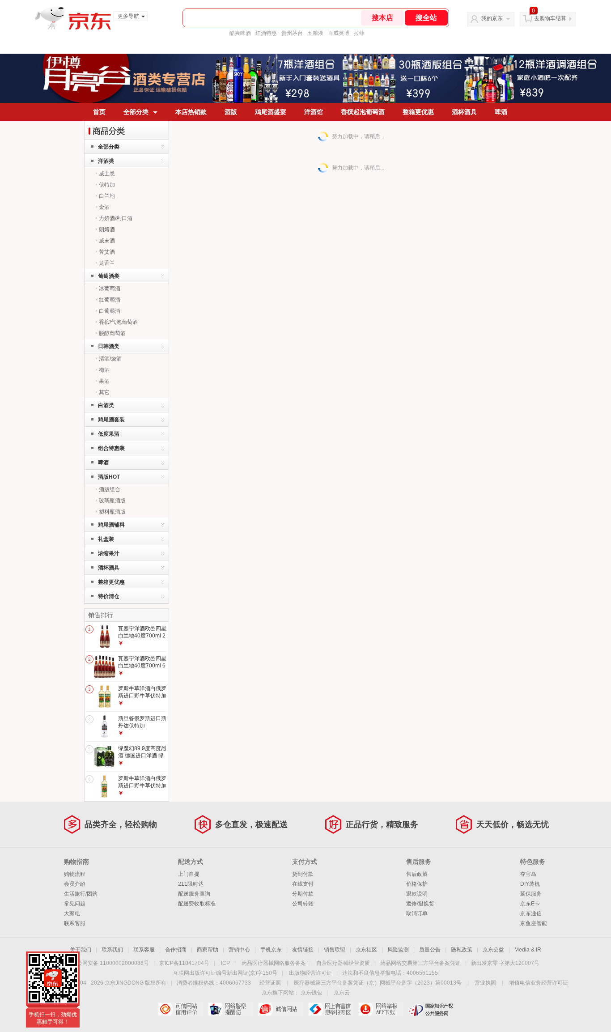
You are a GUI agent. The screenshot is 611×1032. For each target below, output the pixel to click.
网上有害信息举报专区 (331, 1009)
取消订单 (417, 913)
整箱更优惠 (418, 111)
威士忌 (107, 173)
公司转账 (303, 903)
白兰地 (107, 196)
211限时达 (191, 884)
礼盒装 (106, 539)
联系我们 (112, 950)
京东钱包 (311, 993)
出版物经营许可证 (310, 973)
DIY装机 (530, 884)
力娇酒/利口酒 (115, 218)
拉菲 (359, 33)
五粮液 (315, 33)
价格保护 (417, 884)
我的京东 (492, 18)
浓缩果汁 (108, 553)
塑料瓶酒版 (112, 512)
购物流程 (74, 874)
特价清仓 (108, 596)
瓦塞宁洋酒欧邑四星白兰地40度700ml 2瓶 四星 (142, 635)
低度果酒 (108, 434)
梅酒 (104, 370)
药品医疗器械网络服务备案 (274, 963)
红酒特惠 (266, 33)
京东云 (342, 993)
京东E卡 (530, 903)
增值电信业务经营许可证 (538, 983)
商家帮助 (207, 950)
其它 (104, 392)
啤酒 (501, 111)
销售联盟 (334, 950)
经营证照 (270, 983)
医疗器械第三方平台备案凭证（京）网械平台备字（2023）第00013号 (378, 983)
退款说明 (417, 894)
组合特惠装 (111, 448)
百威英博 (338, 33)
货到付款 (303, 874)
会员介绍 (74, 884)
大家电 (72, 913)
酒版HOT (109, 477)
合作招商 (176, 950)
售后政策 (417, 874)
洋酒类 (106, 161)
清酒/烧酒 (110, 359)
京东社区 (366, 950)
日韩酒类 (108, 346)
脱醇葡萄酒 (112, 333)
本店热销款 (191, 111)
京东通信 (531, 913)
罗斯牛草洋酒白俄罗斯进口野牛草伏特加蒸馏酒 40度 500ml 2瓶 (142, 699)
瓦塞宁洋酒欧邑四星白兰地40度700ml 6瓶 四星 (142, 665)
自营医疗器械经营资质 (343, 963)
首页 (99, 111)
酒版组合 (109, 489)
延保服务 (531, 894)
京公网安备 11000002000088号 (110, 963)
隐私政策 (461, 950)
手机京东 (271, 950)
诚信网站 (281, 1009)
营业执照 (485, 983)
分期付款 (303, 894)
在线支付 (303, 884)
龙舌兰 (107, 263)
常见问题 (74, 903)
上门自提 (188, 874)
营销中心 (239, 950)
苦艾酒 (107, 252)
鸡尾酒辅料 (111, 525)
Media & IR (527, 950)
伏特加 (107, 185)
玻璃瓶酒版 (112, 500)
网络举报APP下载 (381, 1009)
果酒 (104, 381)
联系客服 (74, 923)
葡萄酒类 (108, 276)
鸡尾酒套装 (111, 419)
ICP (225, 963)
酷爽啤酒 (240, 33)
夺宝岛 (528, 874)
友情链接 (303, 950)
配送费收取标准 (197, 903)
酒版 (231, 111)
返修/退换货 (420, 903)
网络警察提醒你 (231, 1009)
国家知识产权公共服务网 (431, 1009)
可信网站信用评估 (180, 1009)
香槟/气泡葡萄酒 (118, 322)
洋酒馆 (313, 111)
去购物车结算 (550, 18)
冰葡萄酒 (109, 288)
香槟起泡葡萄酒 (363, 111)
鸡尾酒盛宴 (270, 111)
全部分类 (136, 111)
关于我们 (80, 950)
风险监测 (398, 950)
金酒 (104, 207)
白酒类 (106, 405)
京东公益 (493, 950)
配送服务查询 (194, 894)
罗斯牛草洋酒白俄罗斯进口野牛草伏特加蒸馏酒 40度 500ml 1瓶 (142, 789)
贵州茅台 (292, 33)
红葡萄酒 (109, 300)
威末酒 (107, 241)
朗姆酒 (107, 229)
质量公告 (430, 950)
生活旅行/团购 (81, 894)
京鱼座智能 (533, 923)
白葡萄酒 (109, 311)
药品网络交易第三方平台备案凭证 (420, 963)
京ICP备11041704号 (184, 963)
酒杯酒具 (464, 111)
